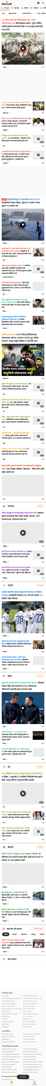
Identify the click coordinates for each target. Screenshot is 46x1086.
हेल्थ (4, 443)
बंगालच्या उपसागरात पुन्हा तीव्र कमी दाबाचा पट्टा (33, 1054)
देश (4, 146)
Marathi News (6, 1016)
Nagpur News (6, 1039)
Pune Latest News (28, 1036)
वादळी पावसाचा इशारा (7, 1067)
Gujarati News (27, 1027)
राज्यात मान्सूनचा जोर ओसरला (30, 1049)
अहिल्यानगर (24, 934)
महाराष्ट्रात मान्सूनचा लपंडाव (29, 1057)
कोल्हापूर (5, 130)
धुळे (4, 260)
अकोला (6, 934)
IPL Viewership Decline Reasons (11, 998)
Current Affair (27, 1011)
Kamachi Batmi (6, 1011)
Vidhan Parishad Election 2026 (32, 998)
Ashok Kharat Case (28, 1009)
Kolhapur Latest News (8, 1042)
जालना (4, 67)
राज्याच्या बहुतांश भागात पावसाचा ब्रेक (10, 1054)
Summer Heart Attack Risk (31, 1014)
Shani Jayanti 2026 (29, 1006)
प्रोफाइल (34, 1084)
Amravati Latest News (29, 1042)
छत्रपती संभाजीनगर (8, 277)
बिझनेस (5, 887)
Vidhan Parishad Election (9, 1003)
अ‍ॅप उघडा (23, 1077)
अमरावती (5, 163)
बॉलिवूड (5, 546)
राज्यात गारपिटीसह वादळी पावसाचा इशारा (32, 1067)
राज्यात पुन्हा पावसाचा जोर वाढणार (9, 1049)
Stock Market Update (8, 1001)
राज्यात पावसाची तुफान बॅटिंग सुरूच (31, 1069)
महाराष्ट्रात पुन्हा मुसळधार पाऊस (9, 1072)
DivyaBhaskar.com (28, 1079)
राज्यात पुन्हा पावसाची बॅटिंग (29, 1059)
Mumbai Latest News (8, 1036)
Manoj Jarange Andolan (30, 1003)
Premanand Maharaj (8, 1021)
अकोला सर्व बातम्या (38, 929)
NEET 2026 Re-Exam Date (9, 1014)
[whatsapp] (39, 67)
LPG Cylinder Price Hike (30, 996)
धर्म (3, 499)
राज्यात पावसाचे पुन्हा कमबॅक (8, 1064)
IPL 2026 (4, 1019)
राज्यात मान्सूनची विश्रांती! (8, 1051)
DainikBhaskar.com (7, 1079)
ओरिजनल (5, 113)
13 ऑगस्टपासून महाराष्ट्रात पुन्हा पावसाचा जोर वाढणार (33, 1064)
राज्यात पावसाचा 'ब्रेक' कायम (30, 1051)
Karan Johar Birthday (29, 1021)
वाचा (11, 1084)
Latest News (5, 1024)
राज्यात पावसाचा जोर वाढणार (8, 1059)
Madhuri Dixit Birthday (29, 1024)
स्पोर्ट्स (5, 328)
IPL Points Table (28, 1016)
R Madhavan (27, 1019)
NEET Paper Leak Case (30, 1001)
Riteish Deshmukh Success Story (12, 1009)
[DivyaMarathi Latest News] (7, 4)
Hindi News (5, 1027)
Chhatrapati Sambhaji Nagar (31, 1034)
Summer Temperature (8, 1006)
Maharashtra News (7, 1034)
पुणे (4, 294)
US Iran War (5, 996)
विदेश (4, 311)
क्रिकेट (5, 243)
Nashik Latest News (29, 1039)
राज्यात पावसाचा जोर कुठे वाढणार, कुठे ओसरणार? (12, 1057)
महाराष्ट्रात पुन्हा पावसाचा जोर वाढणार (10, 1062)
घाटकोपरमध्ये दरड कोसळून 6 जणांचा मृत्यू (32, 1062)
